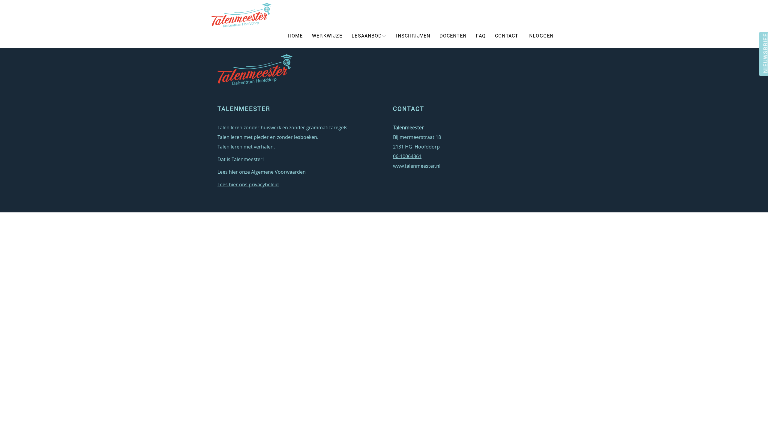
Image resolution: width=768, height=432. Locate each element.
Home (295, 35)
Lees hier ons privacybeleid (248, 184)
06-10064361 (407, 156)
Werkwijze (327, 35)
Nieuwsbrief (764, 56)
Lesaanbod (367, 35)
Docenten (453, 35)
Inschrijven (413, 35)
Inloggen (540, 35)
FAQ (481, 35)
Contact (506, 35)
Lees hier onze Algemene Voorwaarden (262, 172)
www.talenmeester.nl (416, 166)
